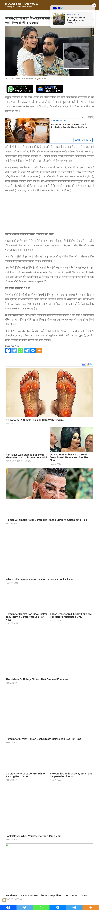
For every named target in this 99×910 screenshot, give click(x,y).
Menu (91, 5)
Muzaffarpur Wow (22, 3)
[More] (39, 350)
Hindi (44, 78)
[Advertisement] (49, 213)
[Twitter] (14, 350)
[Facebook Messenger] (33, 350)
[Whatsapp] (20, 350)
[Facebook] (8, 350)
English (38, 78)
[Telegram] (27, 350)
